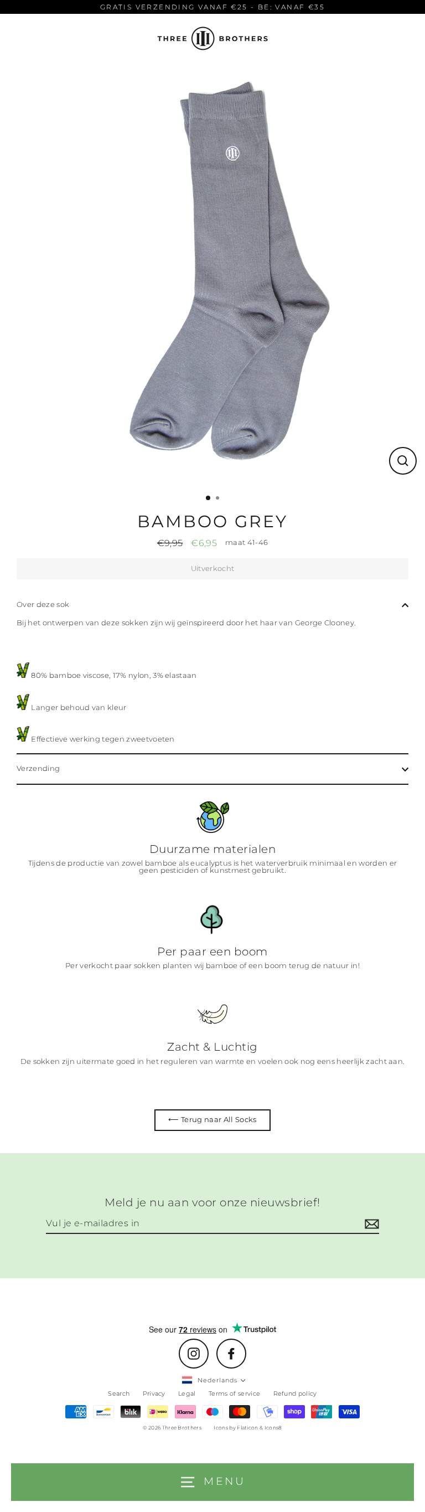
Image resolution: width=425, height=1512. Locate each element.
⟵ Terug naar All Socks (212, 1119)
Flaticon (247, 1427)
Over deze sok (43, 604)
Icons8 (273, 1427)
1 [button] (208, 498)
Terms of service (234, 1393)
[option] (212, 275)
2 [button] (218, 499)
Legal (187, 1393)
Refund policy (295, 1393)
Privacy (154, 1393)
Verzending (38, 768)
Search (118, 1393)
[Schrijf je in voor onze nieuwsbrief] (370, 1223)
